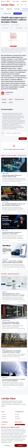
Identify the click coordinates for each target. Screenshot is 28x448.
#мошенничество (19, 99)
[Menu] (25, 4)
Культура (17, 9)
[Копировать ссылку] (26, 28)
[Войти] (22, 4)
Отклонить (7, 445)
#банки (10, 99)
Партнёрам (17, 418)
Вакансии (3, 418)
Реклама (17, 414)
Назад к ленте (7, 13)
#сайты (11, 102)
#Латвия (4, 99)
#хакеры (4, 102)
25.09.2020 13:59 (5, 24)
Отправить (22, 138)
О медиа (3, 414)
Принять (20, 445)
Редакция (3, 416)
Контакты (17, 416)
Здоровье (9, 9)
